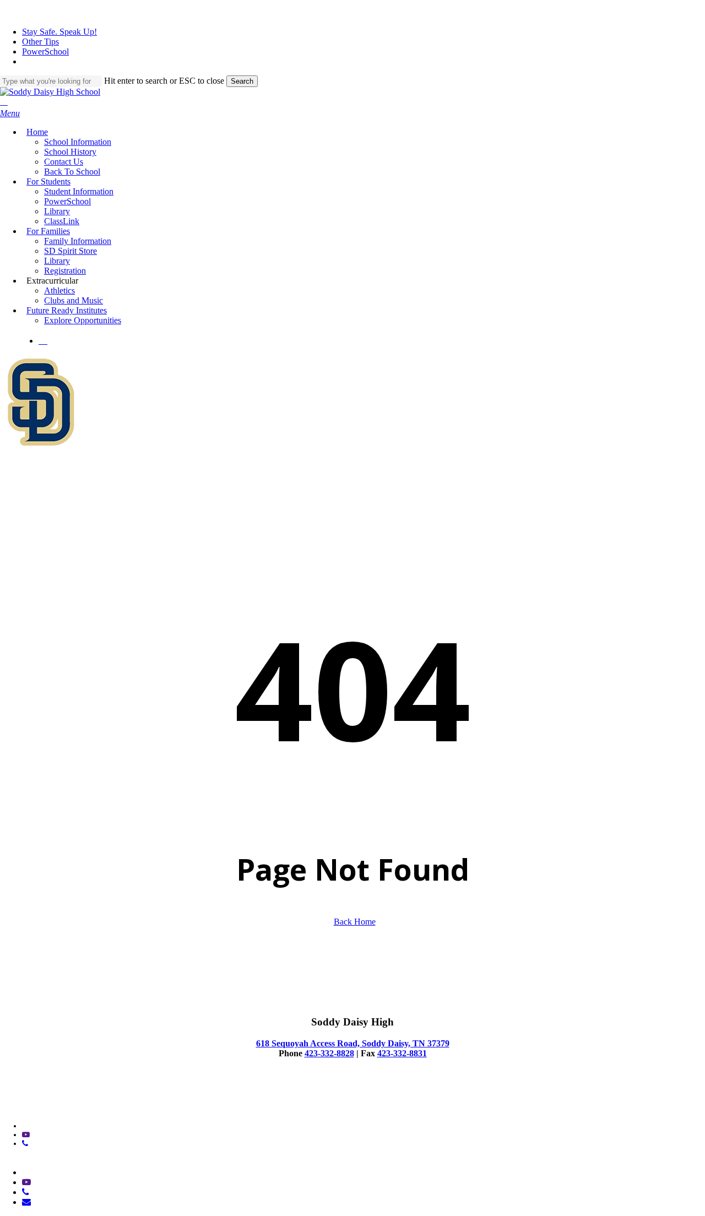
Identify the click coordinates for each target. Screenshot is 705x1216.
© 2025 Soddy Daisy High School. (54, 1098)
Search (242, 81)
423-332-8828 (329, 1053)
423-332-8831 (402, 1053)
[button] (10, 113)
